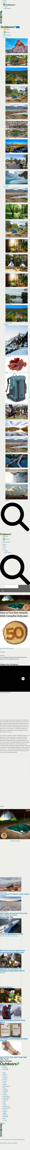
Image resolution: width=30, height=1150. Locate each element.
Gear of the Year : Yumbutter (11, 1004)
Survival (7, 483)
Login (6, 6)
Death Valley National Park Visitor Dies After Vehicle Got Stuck (13, 914)
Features (7, 85)
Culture (7, 54)
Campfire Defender (13, 659)
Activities (6, 186)
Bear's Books (8, 8)
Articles (6, 37)
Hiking (7, 272)
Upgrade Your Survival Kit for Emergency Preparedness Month (12, 970)
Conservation (3, 892)
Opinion (7, 138)
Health (7, 420)
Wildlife (7, 500)
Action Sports (8, 203)
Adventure (8, 356)
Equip (7, 29)
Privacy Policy (3, 1143)
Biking (6, 220)
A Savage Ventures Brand (18, 1139)
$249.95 (2, 806)
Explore (8, 32)
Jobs (4, 2)
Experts (7, 66)
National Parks (9, 453)
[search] (9, 586)
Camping (7, 238)
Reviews (7, 153)
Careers (5, 1120)
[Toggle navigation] (18, 27)
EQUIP (4, 1066)
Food (6, 372)
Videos (7, 185)
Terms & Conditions (12, 1143)
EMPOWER (5, 1069)
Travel (6, 170)
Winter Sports (8, 322)
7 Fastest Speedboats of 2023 (11, 934)
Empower (8, 35)
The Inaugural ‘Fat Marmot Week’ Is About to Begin (15, 895)
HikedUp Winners (6, 987)
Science (7, 468)
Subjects (6, 324)
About (4, 0)
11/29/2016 (2, 655)
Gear (6, 403)
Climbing (7, 253)
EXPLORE (5, 1067)
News (6, 120)
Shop (4, 546)
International (8, 436)
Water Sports (8, 304)
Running (7, 287)
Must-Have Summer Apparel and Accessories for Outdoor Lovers (12, 951)
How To (7, 103)
